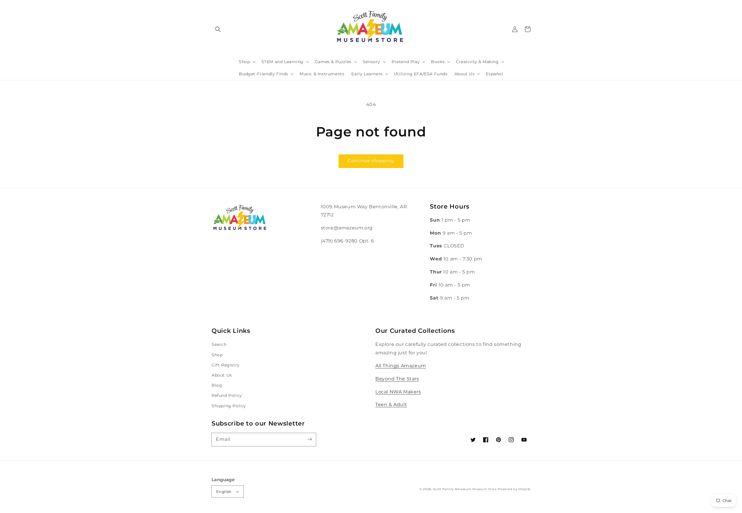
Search (219, 344)
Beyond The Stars (397, 378)
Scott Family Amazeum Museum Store (465, 489)
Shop (217, 354)
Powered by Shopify (514, 489)
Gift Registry (226, 365)
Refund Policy (227, 395)
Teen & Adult (391, 404)
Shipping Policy (229, 405)
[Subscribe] (309, 439)
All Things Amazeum (400, 365)
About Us (222, 375)
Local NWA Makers (398, 392)
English (224, 491)
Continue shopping (371, 160)
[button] (218, 29)
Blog (217, 385)
